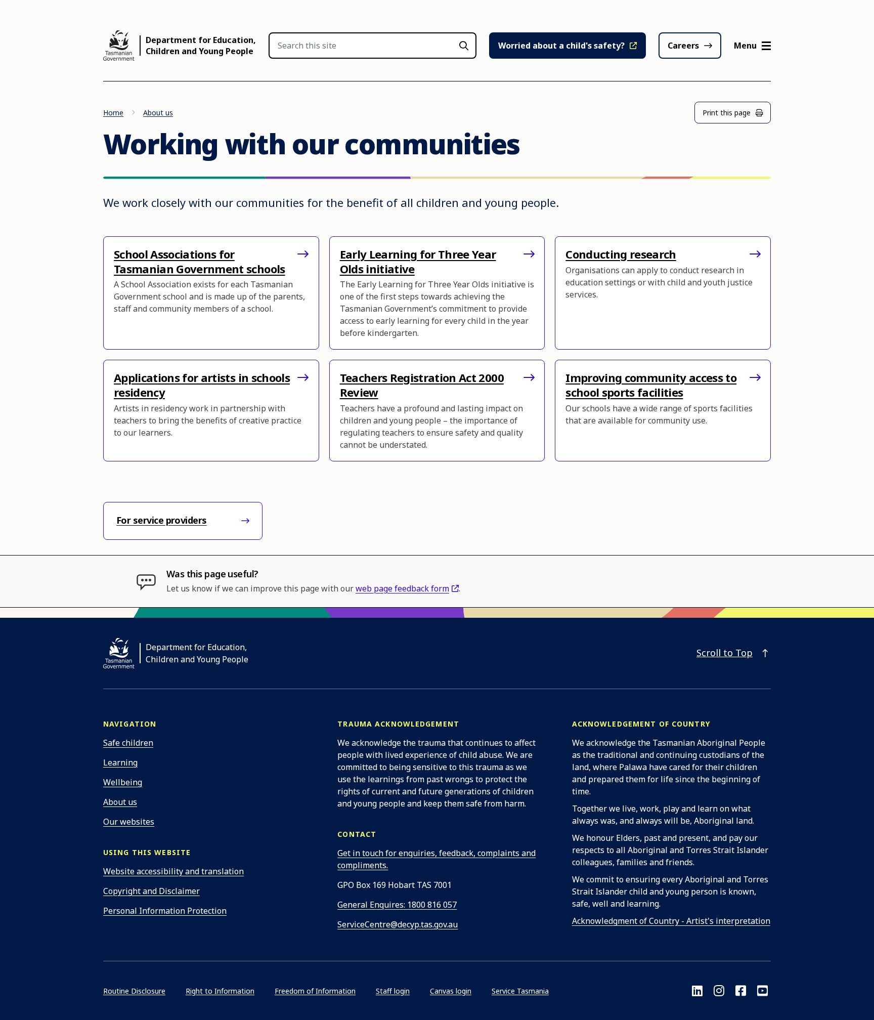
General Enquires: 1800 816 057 (397, 904)
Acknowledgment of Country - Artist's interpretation (671, 920)
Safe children (128, 742)
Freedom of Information (315, 991)
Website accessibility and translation (173, 871)
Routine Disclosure (134, 991)
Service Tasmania (520, 991)
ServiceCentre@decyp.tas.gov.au (397, 924)
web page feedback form (402, 588)
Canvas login (450, 991)
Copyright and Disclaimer (151, 891)
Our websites (128, 821)
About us (158, 112)
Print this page (727, 112)
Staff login (393, 991)
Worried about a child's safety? (561, 45)
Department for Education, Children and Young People (201, 45)
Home (113, 112)
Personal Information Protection (165, 910)
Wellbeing (122, 782)
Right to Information (220, 991)
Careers (683, 45)
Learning (120, 762)
